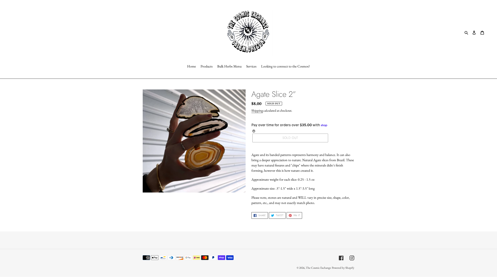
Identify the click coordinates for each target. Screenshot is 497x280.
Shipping (257, 110)
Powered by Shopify (343, 268)
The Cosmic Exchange (318, 268)
